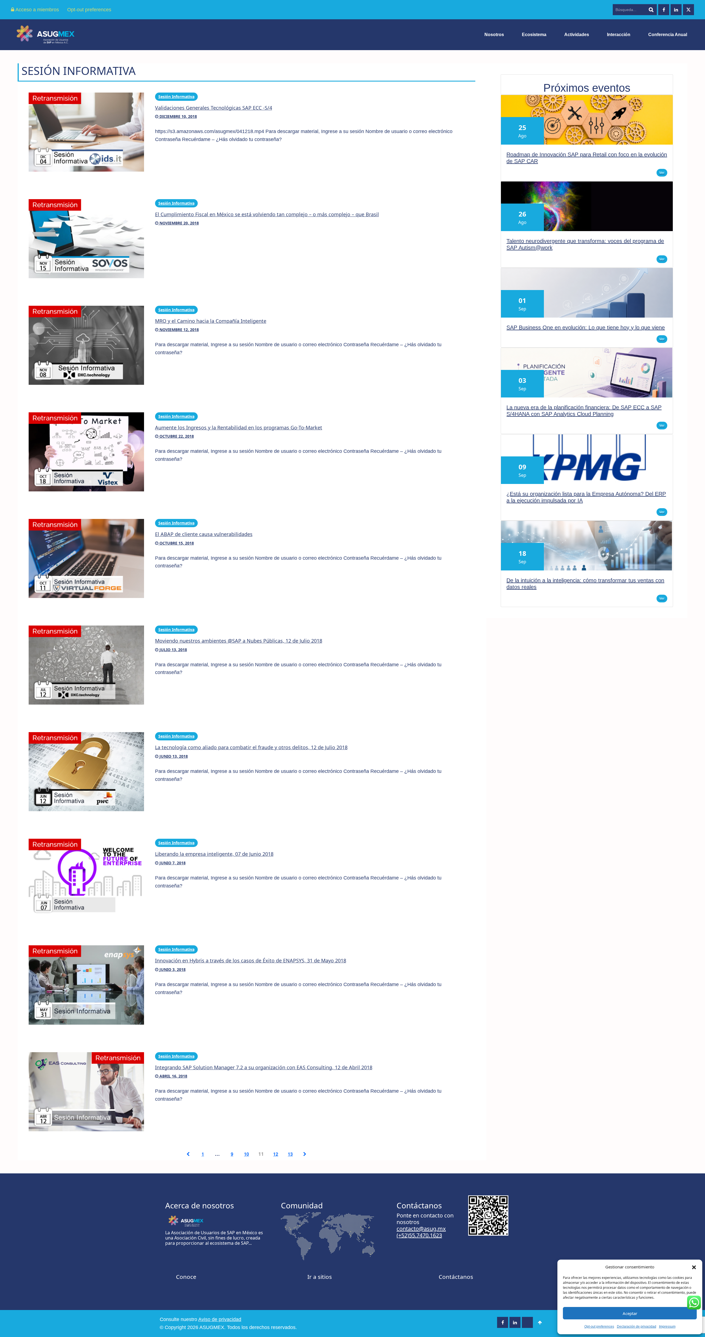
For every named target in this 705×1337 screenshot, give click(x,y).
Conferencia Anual (667, 34)
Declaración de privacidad (636, 1326)
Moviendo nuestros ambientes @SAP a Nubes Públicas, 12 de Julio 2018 (238, 640)
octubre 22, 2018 (176, 436)
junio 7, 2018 (172, 862)
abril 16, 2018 (172, 1076)
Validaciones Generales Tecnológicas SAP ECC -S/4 (213, 107)
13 (290, 1154)
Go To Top (539, 1322)
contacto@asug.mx (421, 1228)
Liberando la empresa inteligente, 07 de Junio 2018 (214, 854)
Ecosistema (534, 34)
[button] (694, 1267)
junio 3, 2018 (172, 969)
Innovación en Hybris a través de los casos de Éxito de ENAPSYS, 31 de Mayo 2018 (250, 960)
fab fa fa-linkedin (676, 9)
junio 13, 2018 (173, 756)
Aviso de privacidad (219, 1319)
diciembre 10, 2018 (177, 116)
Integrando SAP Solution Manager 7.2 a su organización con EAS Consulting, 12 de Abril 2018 (263, 1067)
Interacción (618, 34)
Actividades (576, 34)
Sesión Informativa (176, 96)
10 (246, 1154)
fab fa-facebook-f (663, 9)
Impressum (667, 1326)
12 (275, 1154)
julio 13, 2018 (172, 649)
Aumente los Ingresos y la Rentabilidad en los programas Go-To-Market (238, 427)
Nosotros (494, 34)
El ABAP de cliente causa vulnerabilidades (204, 534)
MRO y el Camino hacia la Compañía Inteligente (210, 321)
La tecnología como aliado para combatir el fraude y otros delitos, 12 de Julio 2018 (251, 747)
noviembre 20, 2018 (178, 223)
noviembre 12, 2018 (178, 329)
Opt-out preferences (599, 1326)
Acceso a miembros (36, 9)
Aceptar (630, 1313)
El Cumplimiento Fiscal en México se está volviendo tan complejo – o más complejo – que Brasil (267, 214)
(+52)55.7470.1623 (419, 1235)
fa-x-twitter (688, 9)
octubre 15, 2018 (176, 543)
